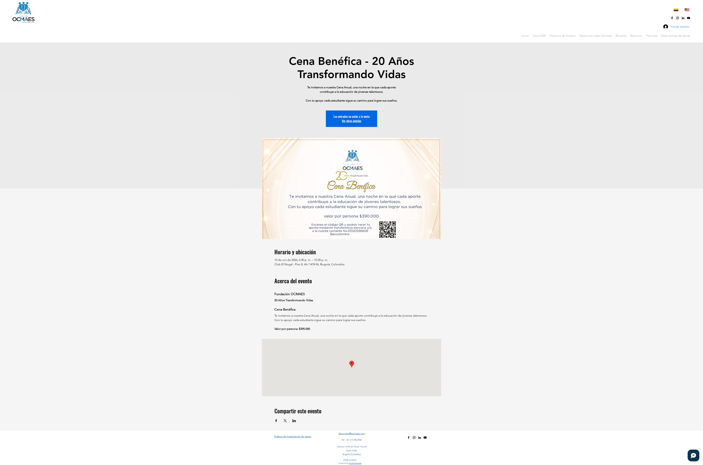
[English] (686, 10)
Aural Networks (355, 463)
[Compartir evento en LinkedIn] (294, 420)
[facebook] (672, 18)
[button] (621, 35)
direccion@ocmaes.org (352, 433)
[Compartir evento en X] (285, 420)
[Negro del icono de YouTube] (688, 18)
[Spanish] (675, 10)
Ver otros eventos (351, 121)
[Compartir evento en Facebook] (276, 420)
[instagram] (677, 18)
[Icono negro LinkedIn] (683, 18)
